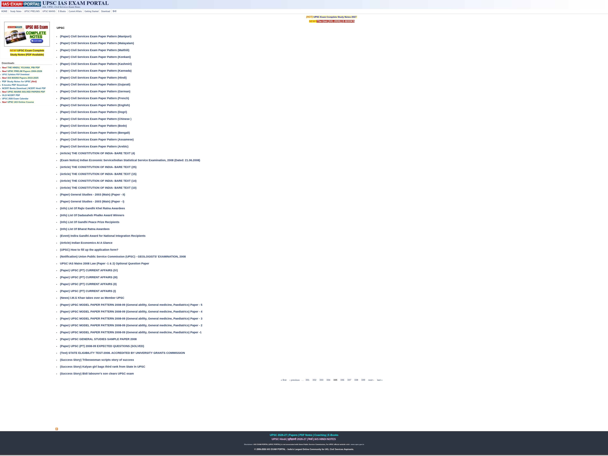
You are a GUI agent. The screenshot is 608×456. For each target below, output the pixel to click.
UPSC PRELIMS (32, 11)
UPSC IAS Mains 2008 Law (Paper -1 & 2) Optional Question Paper (104, 263)
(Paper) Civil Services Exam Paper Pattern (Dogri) (93, 112)
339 (363, 380)
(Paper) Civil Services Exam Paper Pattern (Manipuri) (95, 36)
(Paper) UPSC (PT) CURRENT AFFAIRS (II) (88, 284)
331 (307, 380)
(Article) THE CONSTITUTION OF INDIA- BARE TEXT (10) (98, 187)
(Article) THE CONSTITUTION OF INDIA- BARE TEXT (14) (98, 180)
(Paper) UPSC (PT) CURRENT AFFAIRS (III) (88, 277)
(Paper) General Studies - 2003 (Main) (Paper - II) (92, 194)
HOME (4, 11)
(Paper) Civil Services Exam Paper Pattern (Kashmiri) (96, 63)
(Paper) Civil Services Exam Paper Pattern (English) (95, 105)
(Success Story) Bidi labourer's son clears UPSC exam (97, 373)
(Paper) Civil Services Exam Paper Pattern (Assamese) (97, 139)
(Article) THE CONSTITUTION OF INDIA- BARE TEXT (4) (97, 153)
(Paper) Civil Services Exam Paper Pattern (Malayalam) (97, 43)
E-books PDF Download (15, 85)
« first (283, 380)
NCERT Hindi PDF (37, 88)
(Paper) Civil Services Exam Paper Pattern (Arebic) (94, 146)
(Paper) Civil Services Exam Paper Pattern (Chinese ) (95, 119)
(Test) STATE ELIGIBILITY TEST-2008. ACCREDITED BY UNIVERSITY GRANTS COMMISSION (122, 352)
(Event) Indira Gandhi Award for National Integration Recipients (103, 235)
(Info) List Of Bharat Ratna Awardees (85, 229)
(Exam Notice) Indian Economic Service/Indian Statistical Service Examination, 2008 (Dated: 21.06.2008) (130, 160)
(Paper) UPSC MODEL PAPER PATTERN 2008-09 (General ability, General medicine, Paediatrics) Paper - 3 (131, 318)
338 (356, 380)
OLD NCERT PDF (11, 95)
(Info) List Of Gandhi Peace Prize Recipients (89, 222)
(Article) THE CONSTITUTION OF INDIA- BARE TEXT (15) (98, 174)
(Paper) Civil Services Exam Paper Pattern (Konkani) (95, 57)
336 (342, 380)
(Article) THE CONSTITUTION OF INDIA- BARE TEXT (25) (98, 167)
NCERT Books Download (14, 88)
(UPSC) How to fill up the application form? (89, 249)
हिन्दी (114, 11)
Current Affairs (75, 11)
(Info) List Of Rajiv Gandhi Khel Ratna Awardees (92, 208)
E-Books (62, 11)
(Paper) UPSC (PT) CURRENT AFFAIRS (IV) (89, 270)
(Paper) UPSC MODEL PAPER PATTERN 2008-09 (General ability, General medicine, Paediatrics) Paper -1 (131, 332)
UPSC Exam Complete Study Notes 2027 (335, 17)
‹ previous (295, 380)
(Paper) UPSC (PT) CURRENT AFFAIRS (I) (88, 291)
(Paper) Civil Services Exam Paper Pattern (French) (94, 98)
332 (314, 380)
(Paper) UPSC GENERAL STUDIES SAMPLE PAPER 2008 (98, 339)
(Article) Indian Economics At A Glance (86, 242)
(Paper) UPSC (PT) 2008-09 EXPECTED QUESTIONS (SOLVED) (102, 346)
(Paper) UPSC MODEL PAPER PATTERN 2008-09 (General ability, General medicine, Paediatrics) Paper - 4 (131, 311)
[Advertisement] (332, 405)
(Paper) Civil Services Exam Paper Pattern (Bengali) (95, 132)
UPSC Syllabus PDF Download (15, 74)
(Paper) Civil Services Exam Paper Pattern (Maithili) (94, 50)
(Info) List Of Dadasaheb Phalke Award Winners (92, 215)
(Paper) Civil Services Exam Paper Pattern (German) (95, 91)
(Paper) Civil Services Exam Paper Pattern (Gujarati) (95, 84)
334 (328, 380)
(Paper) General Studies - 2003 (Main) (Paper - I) (92, 201)
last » (380, 380)
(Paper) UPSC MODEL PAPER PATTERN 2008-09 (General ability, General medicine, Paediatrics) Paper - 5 (131, 304)
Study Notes (16, 11)
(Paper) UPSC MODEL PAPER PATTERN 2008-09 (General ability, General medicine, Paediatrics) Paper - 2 (131, 325)
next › (371, 380)
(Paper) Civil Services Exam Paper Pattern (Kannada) (96, 70)
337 (349, 380)
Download (105, 11)
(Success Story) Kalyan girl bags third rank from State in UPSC (102, 366)
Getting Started (91, 11)
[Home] (21, 6)
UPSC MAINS (48, 11)
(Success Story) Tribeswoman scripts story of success (97, 359)
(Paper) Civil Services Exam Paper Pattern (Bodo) (93, 125)
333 (321, 380)
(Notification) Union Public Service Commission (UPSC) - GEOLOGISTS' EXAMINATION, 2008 (123, 256)
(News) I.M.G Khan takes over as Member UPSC (92, 297)
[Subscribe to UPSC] (56, 429)
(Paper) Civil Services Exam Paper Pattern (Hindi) (93, 77)
